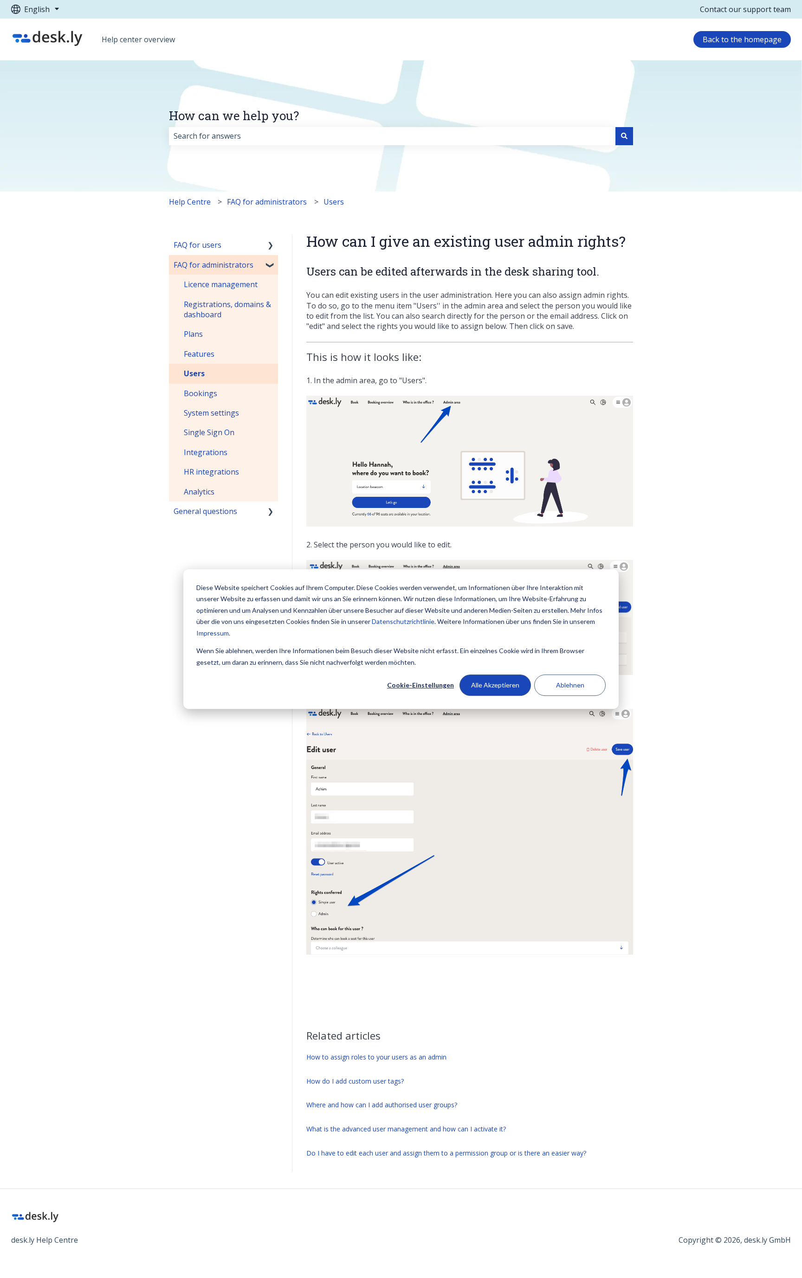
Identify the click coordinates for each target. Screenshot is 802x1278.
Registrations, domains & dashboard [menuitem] (227, 309)
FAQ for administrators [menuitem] (213, 265)
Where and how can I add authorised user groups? (381, 1104)
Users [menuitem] (194, 373)
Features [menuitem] (199, 354)
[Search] (624, 136)
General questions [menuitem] (205, 511)
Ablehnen (570, 685)
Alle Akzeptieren (495, 685)
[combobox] (392, 136)
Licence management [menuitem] (221, 284)
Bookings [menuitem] (200, 393)
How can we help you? (234, 115)
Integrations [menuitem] (205, 452)
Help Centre (190, 202)
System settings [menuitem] (211, 413)
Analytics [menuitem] (199, 492)
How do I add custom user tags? (355, 1081)
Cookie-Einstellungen (420, 685)
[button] (270, 245)
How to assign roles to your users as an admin (376, 1057)
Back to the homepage (742, 39)
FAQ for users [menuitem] (197, 245)
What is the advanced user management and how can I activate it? (406, 1128)
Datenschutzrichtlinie (403, 621)
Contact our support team (745, 9)
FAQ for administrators (267, 202)
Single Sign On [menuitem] (209, 432)
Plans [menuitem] (193, 334)
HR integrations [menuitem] (211, 472)
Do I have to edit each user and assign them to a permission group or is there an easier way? (446, 1153)
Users (333, 202)
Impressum (212, 633)
